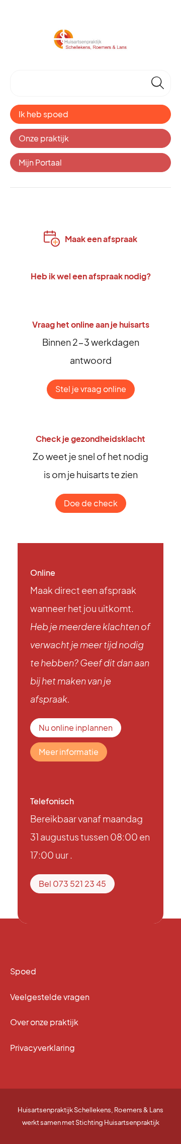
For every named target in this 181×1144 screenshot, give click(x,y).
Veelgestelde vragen (49, 997)
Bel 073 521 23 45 (72, 883)
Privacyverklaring (42, 1047)
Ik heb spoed (43, 114)
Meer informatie (69, 751)
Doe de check (91, 503)
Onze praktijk (44, 138)
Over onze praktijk (44, 1022)
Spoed (23, 971)
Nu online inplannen (76, 727)
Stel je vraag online (90, 389)
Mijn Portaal (40, 162)
